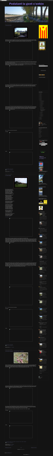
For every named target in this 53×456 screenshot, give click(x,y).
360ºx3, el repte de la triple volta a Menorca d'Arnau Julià (44, 360)
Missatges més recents (8, 447)
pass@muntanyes (42, 234)
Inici (21, 447)
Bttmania (41, 286)
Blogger (28, 454)
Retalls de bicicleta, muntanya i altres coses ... (43, 322)
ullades (40, 326)
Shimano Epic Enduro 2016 (42, 287)
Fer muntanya (41, 365)
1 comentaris (12, 171)
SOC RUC (41, 255)
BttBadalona (40, 131)
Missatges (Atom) (22, 449)
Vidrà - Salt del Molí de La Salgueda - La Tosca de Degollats (44, 367)
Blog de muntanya (42, 221)
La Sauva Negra (8, 175)
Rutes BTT (41, 274)
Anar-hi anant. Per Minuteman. (43, 315)
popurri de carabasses (42, 343)
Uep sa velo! (41, 358)
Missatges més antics (34, 447)
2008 (40, 118)
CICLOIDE (40, 132)
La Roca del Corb (8, 25)
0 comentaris (12, 444)
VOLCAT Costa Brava (42, 261)
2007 (40, 119)
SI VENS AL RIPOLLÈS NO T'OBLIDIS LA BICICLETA (43, 330)
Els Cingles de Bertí (42, 228)
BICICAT (40, 133)
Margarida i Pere (42, 350)
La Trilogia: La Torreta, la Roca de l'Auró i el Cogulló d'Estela (44, 309)
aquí (7, 130)
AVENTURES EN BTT (42, 337)
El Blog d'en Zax (42, 300)
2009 (40, 117)
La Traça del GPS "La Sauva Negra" (9, 344)
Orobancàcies (43, 267)
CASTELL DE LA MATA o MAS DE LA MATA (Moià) (44, 249)
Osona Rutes (41, 241)
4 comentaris (12, 347)
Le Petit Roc (41, 292)
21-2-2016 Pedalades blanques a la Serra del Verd (44, 301)
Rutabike (41, 373)
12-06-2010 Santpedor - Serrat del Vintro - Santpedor (14, 351)
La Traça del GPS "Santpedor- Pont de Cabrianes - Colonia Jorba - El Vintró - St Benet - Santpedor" (15, 441)
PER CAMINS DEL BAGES (43, 248)
